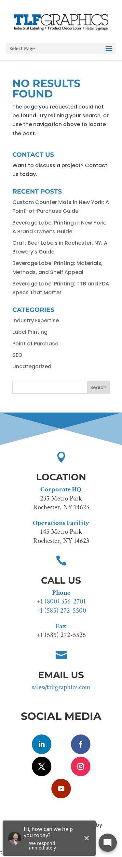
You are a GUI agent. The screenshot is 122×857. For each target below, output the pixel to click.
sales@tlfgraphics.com (61, 687)
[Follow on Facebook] (80, 744)
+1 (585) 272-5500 (61, 610)
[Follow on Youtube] (61, 788)
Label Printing (29, 332)
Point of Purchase (35, 343)
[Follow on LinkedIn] (41, 744)
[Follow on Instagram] (80, 766)
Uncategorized (31, 366)
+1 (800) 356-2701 (61, 601)
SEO (17, 355)
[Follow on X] (41, 766)
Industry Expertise (35, 320)
